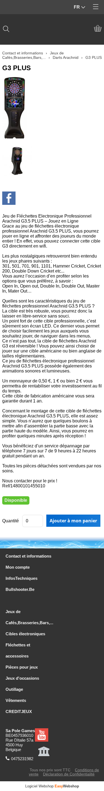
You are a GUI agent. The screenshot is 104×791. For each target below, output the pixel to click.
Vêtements (16, 700)
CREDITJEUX (19, 711)
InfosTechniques (21, 578)
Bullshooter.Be (20, 589)
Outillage (14, 689)
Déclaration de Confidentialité (69, 774)
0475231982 (22, 758)
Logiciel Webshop (52, 786)
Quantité (10, 520)
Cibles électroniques (25, 633)
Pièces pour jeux (22, 667)
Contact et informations (22, 53)
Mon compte (18, 567)
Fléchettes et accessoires (18, 650)
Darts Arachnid (65, 57)
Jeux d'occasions (22, 678)
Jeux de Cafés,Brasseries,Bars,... (33, 55)
